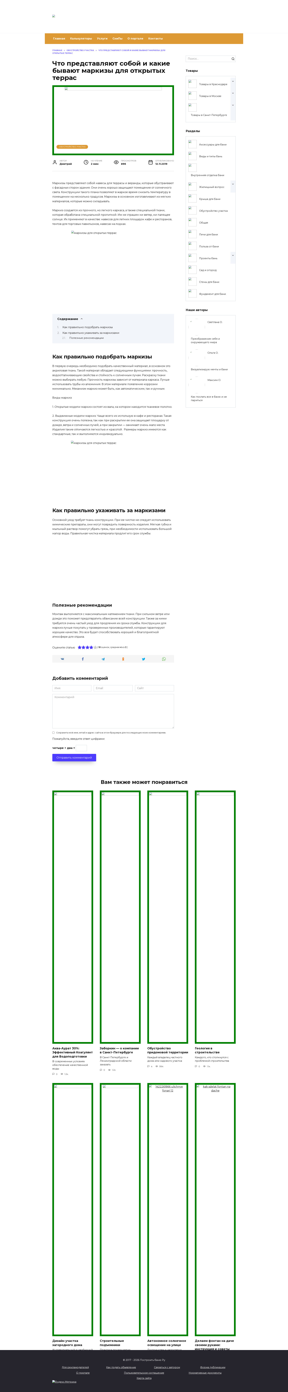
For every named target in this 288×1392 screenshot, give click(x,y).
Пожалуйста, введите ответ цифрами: (78, 738)
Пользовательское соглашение (144, 1372)
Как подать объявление (121, 1367)
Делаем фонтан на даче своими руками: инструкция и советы (214, 1345)
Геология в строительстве (207, 1050)
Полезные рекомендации (86, 337)
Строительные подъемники (112, 1343)
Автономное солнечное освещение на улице (166, 1343)
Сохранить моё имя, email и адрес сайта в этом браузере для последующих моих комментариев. (111, 732)
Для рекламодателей (75, 1367)
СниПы (117, 38)
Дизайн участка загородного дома (67, 1343)
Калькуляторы (81, 38)
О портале (135, 38)
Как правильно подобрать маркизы (87, 327)
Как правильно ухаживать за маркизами (90, 332)
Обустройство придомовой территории (167, 1050)
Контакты (155, 38)
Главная (59, 38)
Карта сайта (144, 1378)
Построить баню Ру (114, 15)
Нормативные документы (205, 1372)
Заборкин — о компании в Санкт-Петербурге (119, 1050)
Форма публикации (212, 1367)
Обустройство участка (72, 147)
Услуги (102, 38)
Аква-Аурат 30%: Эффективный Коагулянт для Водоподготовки (72, 1052)
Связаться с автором (167, 1367)
